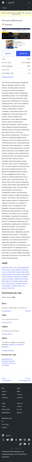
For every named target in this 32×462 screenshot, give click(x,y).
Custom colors (6, 269)
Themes (4, 8)
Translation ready (16, 285)
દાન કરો (19, 409)
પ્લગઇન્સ (19, 394)
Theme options (9, 283)
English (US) (12, 344)
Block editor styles (7, 267)
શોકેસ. (19, 388)
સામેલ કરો (20, 403)
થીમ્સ (18, 391)
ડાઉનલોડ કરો (23, 53)
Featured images (7, 274)
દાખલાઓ (19, 397)
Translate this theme (8, 350)
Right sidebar (6, 281)
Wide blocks (11, 288)
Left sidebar (24, 276)
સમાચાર (4, 278)
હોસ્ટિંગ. (4, 394)
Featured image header (22, 272)
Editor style (11, 272)
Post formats (24, 278)
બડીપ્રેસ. (4, 427)
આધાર (4, 406)
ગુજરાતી (8, 435)
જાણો (3, 403)
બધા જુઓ (27, 311)
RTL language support (16, 281)
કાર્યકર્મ (19, 406)
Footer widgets (16, 274)
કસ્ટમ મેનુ (4, 272)
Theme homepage (7, 77)
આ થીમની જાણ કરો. (7, 334)
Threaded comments (21, 283)
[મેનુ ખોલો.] (29, 2)
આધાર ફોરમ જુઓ (6, 322)
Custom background (23, 267)
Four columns (26, 274)
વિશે (3, 388)
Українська (5, 346)
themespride (8, 24)
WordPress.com (7, 418)
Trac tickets (5, 365)
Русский (18, 344)
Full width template (7, 276)
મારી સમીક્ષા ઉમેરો (6, 311)
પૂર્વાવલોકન (8, 53)
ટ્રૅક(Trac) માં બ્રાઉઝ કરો (9, 363)
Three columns (6, 285)
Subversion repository (8, 361)
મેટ (3, 421)
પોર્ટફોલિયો (17, 278)
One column (10, 278)
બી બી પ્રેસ (5, 424)
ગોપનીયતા (5, 397)
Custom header (15, 269)
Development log (7, 359)
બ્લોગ (15, 267)
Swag (19, 412)
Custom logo (24, 269)
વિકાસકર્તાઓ (6, 409)
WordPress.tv (6, 412)
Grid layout (17, 276)
